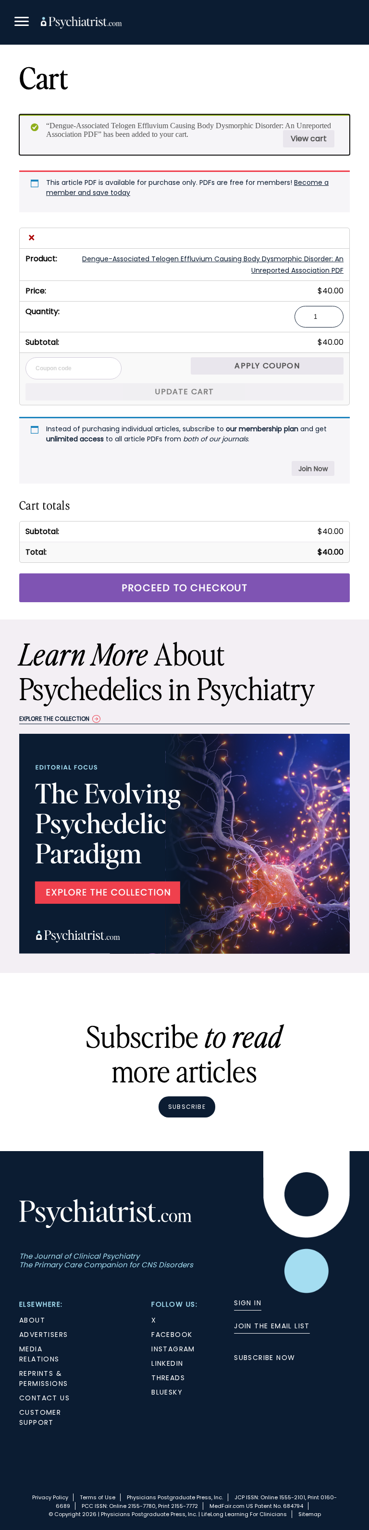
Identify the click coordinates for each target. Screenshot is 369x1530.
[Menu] (21, 23)
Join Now (313, 469)
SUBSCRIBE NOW (264, 1357)
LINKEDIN (167, 1363)
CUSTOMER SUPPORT (40, 1417)
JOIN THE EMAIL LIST (272, 1326)
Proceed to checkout (184, 588)
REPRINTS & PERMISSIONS (43, 1378)
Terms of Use (97, 1497)
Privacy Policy (50, 1497)
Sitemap (309, 1514)
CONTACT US (44, 1398)
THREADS (168, 1378)
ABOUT (32, 1320)
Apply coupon (266, 365)
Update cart (184, 391)
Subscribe (187, 1107)
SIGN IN (247, 1303)
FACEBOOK (171, 1334)
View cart (309, 138)
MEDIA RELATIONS (39, 1354)
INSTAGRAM (173, 1349)
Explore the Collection (54, 719)
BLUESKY (167, 1392)
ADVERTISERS (43, 1334)
